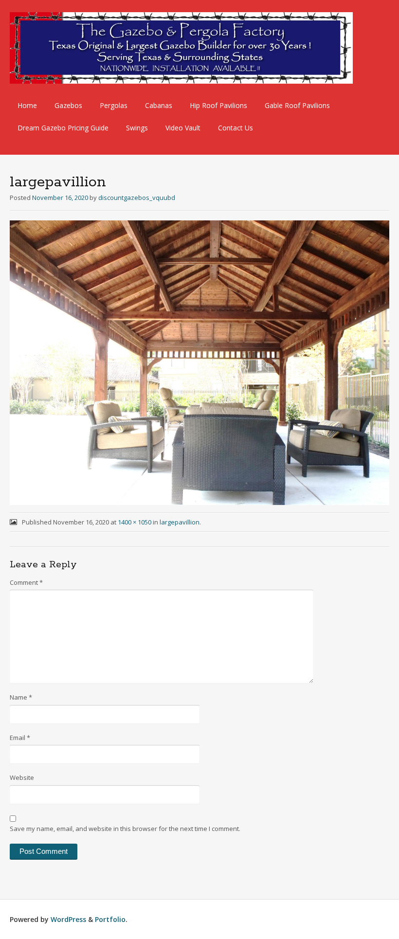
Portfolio (110, 919)
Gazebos (68, 105)
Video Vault (182, 127)
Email (20, 737)
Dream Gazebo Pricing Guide (63, 127)
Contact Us (235, 127)
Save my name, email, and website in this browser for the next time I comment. (125, 828)
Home (27, 105)
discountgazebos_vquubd (136, 197)
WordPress (68, 919)
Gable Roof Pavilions (297, 105)
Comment (26, 582)
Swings (137, 127)
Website (22, 777)
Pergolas (113, 105)
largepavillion (180, 522)
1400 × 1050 (134, 522)
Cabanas (158, 105)
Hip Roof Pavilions (218, 105)
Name (21, 697)
